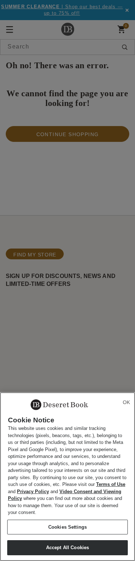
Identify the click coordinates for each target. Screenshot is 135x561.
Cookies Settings (67, 527)
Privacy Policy (33, 491)
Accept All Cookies (67, 547)
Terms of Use (110, 484)
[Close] (126, 402)
